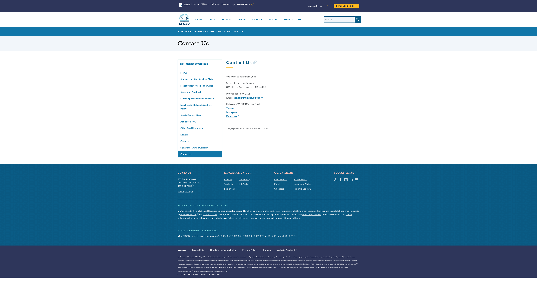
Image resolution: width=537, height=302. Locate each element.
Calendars (258, 19)
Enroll (277, 184)
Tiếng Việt (215, 4)
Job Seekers (244, 184)
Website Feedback (286, 250)
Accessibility (198, 250)
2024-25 (225, 236)
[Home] (184, 20)
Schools (212, 19)
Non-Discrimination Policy (223, 250)
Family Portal (280, 179)
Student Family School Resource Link (204, 210)
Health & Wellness (204, 31)
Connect (274, 19)
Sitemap (267, 250)
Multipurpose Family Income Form (197, 98)
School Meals (223, 31)
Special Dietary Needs (191, 115)
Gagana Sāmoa (243, 4)
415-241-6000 (185, 186)
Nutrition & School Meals (194, 63)
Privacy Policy (249, 250)
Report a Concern (302, 188)
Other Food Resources (191, 128)
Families (228, 179)
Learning (227, 19)
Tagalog (225, 4)
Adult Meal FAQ (188, 121)
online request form (311, 214)
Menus (183, 72)
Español (195, 4)
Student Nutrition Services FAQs (196, 79)
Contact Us (185, 154)
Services (242, 19)
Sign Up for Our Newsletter (194, 147)
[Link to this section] (255, 63)
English (187, 4)
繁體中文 (205, 4)
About (198, 19)
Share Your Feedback (191, 92)
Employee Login (345, 6)
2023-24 (236, 236)
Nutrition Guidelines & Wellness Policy (196, 107)
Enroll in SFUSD (292, 19)
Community (244, 179)
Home (180, 31)
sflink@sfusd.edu (188, 214)
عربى (233, 4)
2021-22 (258, 236)
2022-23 (247, 236)
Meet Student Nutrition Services (196, 85)
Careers (184, 141)
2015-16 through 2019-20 (280, 236)
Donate (184, 134)
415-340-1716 (210, 214)
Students (228, 184)
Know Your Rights (302, 184)
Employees (229, 188)
